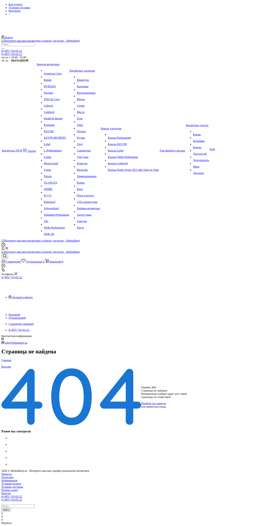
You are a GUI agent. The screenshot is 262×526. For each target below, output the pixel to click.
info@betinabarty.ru (16, 342)
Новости (6, 474)
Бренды (6, 493)
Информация (9, 480)
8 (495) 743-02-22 (11, 50)
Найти (6, 510)
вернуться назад (156, 406)
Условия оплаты (11, 483)
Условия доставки (12, 486)
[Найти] (2, 48)
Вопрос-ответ (9, 490)
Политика (7, 477)
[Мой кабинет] (3, 245)
